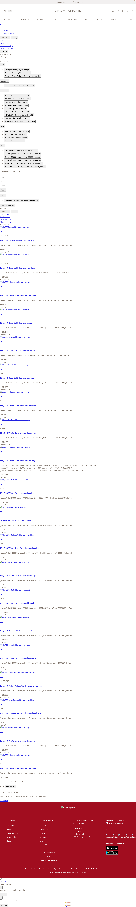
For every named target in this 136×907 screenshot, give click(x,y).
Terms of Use (42, 869)
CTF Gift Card (45, 856)
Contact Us (44, 829)
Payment (43, 837)
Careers (9, 841)
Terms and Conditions (31, 869)
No (2, 905)
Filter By (4, 51)
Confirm (4, 895)
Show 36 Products (7, 205)
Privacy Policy (52, 869)
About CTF (10, 829)
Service (42, 833)
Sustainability (12, 837)
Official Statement (63, 869)
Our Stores (10, 825)
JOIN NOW (4, 801)
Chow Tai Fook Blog (47, 849)
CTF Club (43, 825)
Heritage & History (13, 833)
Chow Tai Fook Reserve (48, 860)
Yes (6, 905)
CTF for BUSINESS (46, 845)
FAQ (41, 841)
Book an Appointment (47, 852)
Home (6, 30)
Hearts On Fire (9, 33)
